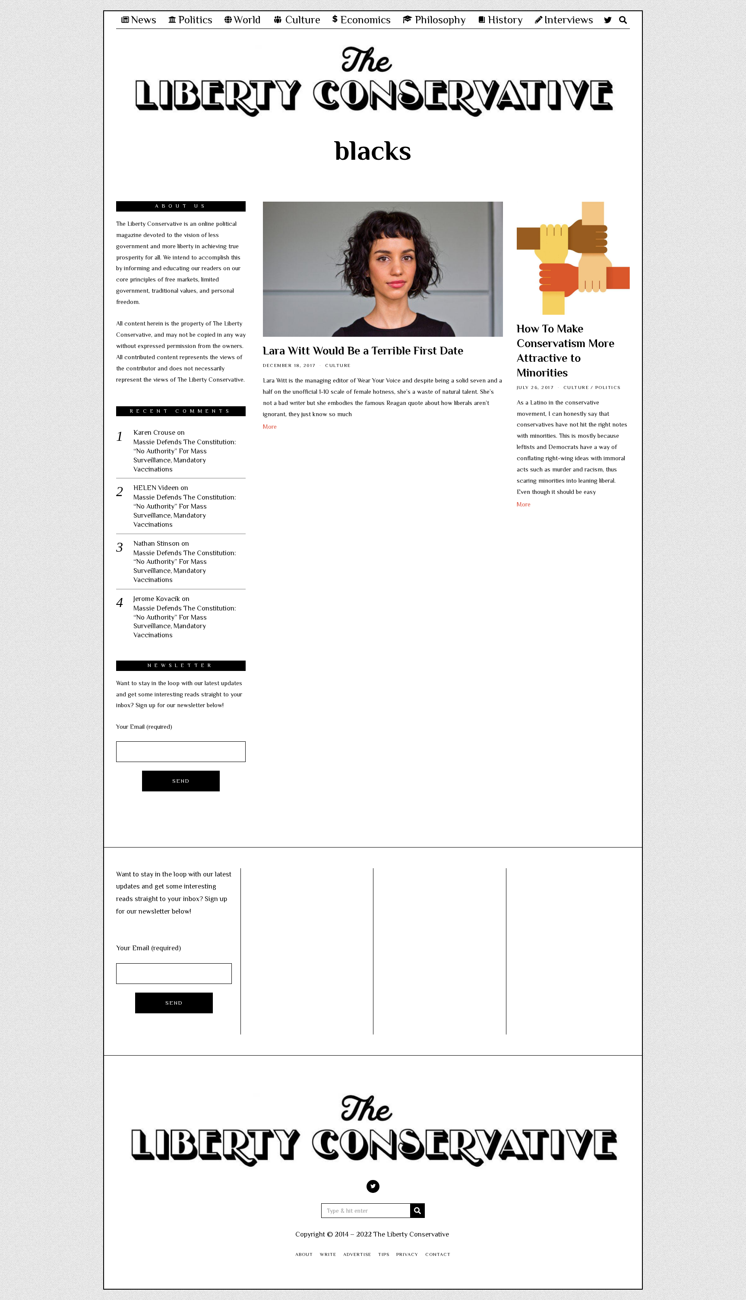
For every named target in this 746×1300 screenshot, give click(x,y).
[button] (417, 1210)
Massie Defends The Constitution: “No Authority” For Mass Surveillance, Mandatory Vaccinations (184, 455)
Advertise (357, 1254)
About (304, 1254)
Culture (338, 365)
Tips (383, 1254)
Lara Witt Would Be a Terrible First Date (363, 351)
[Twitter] (608, 20)
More (270, 426)
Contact (438, 1254)
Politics (608, 387)
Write (328, 1254)
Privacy (407, 1254)
